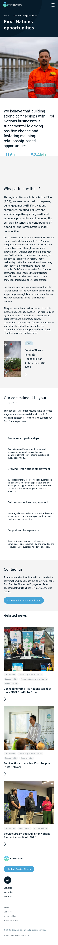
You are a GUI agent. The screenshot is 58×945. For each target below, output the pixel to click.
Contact (8, 912)
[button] (53, 5)
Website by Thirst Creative (16, 936)
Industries (8, 892)
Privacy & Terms (11, 920)
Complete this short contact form (23, 600)
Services (8, 888)
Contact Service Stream (19, 869)
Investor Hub (10, 916)
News (6, 907)
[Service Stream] (12, 5)
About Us (8, 897)
